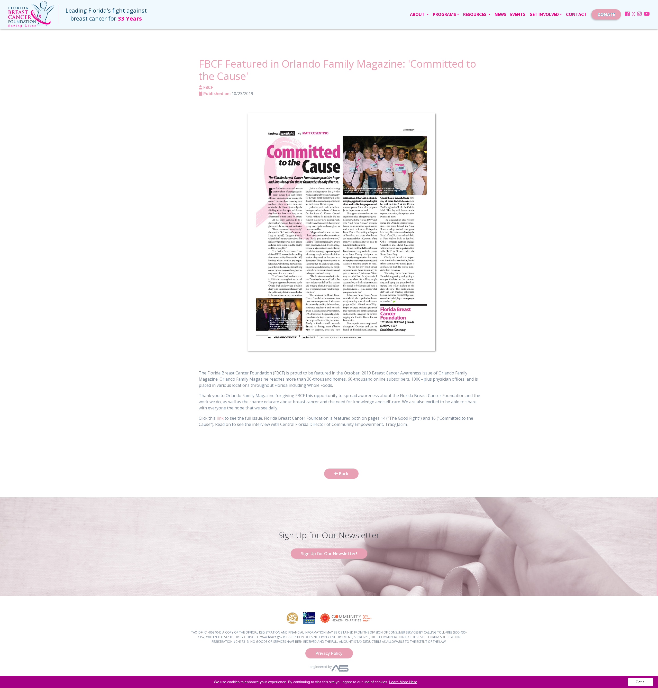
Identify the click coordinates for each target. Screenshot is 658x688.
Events (517, 14)
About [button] (418, 14)
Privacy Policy (329, 653)
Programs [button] (444, 14)
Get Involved (544, 14)
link (221, 418)
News (500, 14)
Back (343, 473)
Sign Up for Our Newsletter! (329, 553)
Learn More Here (403, 682)
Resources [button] (475, 14)
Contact (576, 14)
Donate (606, 14)
